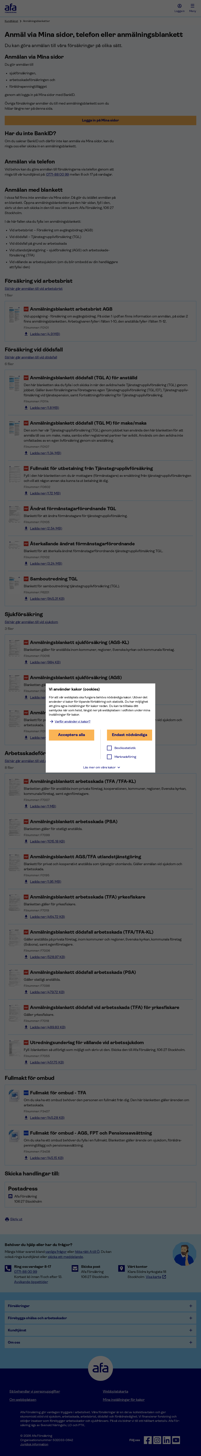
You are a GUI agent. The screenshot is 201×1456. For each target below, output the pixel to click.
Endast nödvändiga (129, 735)
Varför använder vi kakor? (72, 721)
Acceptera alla (71, 735)
